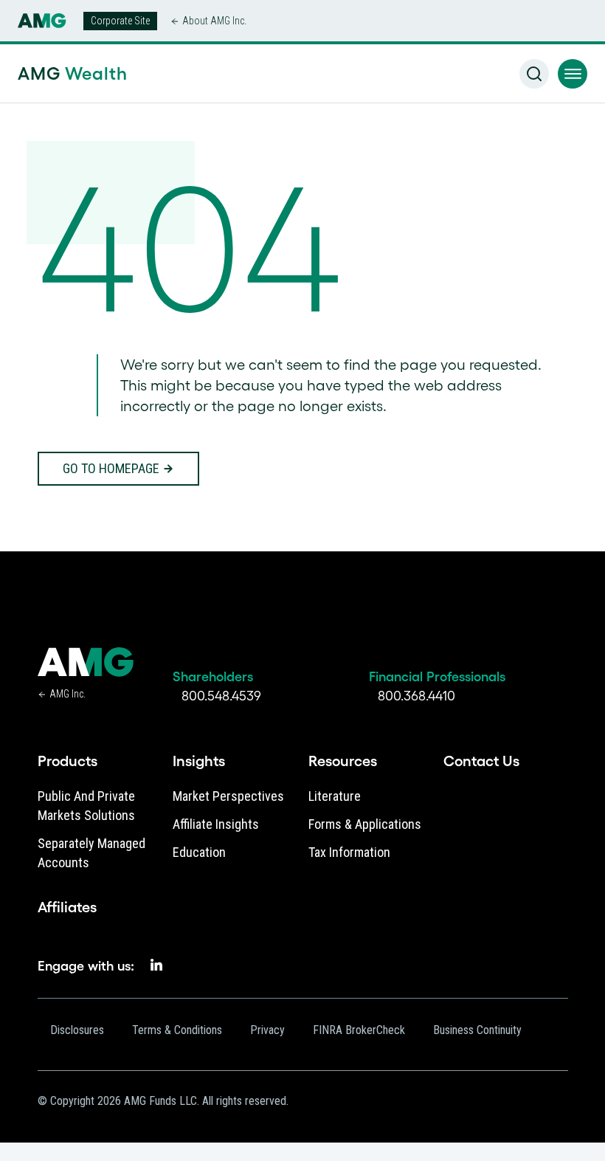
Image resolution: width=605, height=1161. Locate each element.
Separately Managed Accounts (91, 853)
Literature (334, 796)
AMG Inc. (67, 694)
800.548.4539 (221, 696)
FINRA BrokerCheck (359, 1030)
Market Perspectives (228, 796)
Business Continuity (477, 1030)
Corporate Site (120, 21)
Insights (199, 761)
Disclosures (77, 1030)
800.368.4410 (416, 696)
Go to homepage (111, 468)
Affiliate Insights (216, 824)
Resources (342, 761)
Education (199, 852)
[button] (572, 74)
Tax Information (349, 852)
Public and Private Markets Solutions (86, 805)
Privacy (267, 1030)
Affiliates (67, 907)
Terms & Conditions (177, 1030)
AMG (73, 73)
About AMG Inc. (214, 21)
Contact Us (481, 761)
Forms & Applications (364, 824)
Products (67, 761)
